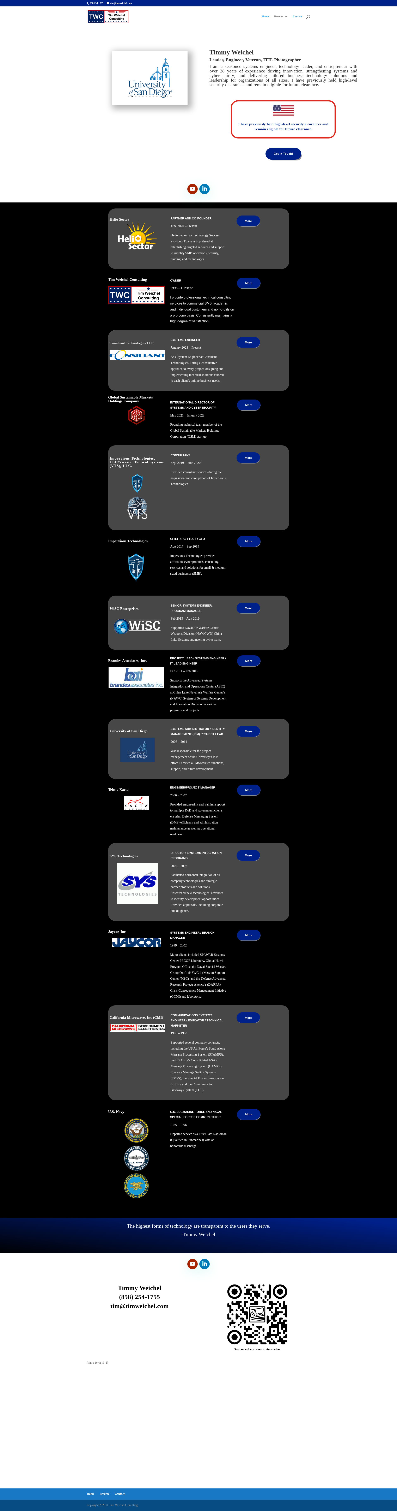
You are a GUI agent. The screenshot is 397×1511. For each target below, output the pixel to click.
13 (171, 96)
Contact (297, 16)
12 (167, 96)
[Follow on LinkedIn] (204, 189)
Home (265, 16)
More (248, 221)
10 (160, 96)
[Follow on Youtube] (192, 189)
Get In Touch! (283, 153)
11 (164, 96)
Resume (278, 16)
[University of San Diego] (150, 103)
